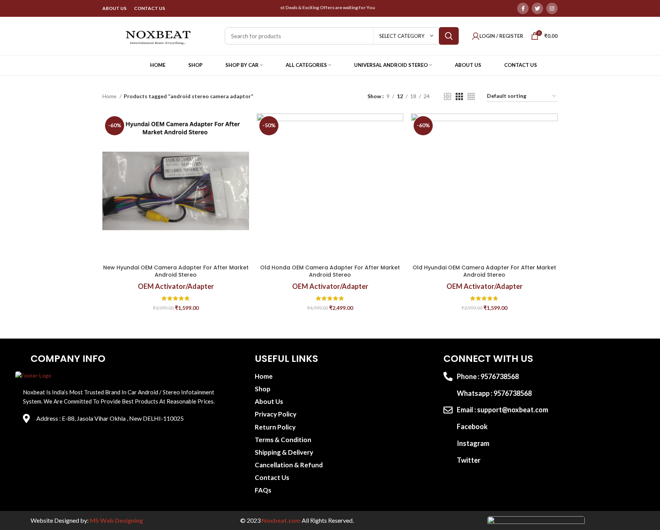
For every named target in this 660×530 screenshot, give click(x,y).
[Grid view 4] (471, 96)
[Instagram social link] (552, 8)
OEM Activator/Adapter (176, 286)
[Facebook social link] (523, 8)
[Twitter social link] (537, 8)
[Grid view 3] (459, 96)
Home (110, 96)
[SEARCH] (449, 36)
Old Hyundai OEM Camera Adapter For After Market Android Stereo (484, 271)
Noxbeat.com (281, 520)
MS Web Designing (116, 520)
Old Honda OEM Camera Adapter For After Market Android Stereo (330, 271)
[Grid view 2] (447, 96)
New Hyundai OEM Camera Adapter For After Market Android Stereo (176, 271)
